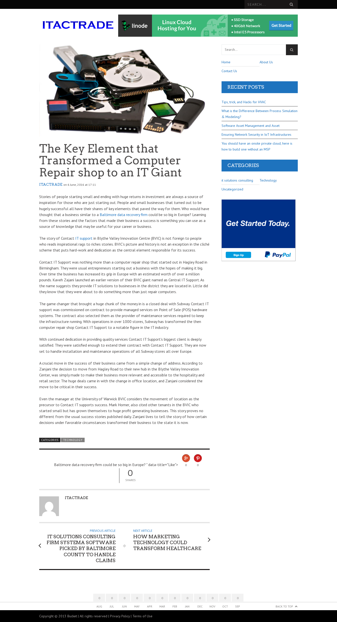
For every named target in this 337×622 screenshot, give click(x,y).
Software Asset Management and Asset (251, 125)
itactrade (50, 184)
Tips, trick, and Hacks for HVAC (244, 102)
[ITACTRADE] (78, 25)
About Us (266, 62)
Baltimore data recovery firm (124, 214)
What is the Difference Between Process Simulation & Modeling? (260, 114)
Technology (73, 440)
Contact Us (229, 71)
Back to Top (284, 606)
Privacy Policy (120, 616)
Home (226, 62)
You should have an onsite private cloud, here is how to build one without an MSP (257, 146)
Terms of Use (142, 616)
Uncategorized (232, 189)
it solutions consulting (237, 180)
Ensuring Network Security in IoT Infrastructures (256, 134)
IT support (84, 238)
